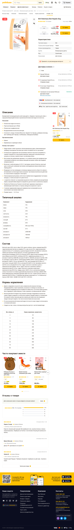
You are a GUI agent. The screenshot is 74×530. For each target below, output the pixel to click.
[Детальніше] (70, 61)
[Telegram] (65, 518)
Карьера (40, 498)
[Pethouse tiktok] (16, 500)
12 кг (57, 133)
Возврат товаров (24, 498)
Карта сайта (23, 510)
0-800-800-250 (60, 494)
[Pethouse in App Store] (66, 481)
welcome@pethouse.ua (62, 507)
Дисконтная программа (26, 494)
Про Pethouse (41, 494)
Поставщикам (42, 501)
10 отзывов (48, 21)
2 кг (54, 133)
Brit (56, 43)
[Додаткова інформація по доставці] (53, 67)
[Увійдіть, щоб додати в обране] (15, 358)
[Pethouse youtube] (3, 500)
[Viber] (58, 518)
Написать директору (43, 505)
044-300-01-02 (60, 501)
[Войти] (52, 3)
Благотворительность (44, 503)
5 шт (36, 379)
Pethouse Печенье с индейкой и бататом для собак (9, 373)
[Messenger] (61, 518)
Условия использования (26, 507)
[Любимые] (59, 3)
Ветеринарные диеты (61, 51)
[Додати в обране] (34, 19)
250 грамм (41, 379)
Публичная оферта (25, 501)
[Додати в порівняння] (34, 23)
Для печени (58, 56)
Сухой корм (58, 53)
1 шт (5, 379)
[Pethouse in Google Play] (66, 476)
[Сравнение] (56, 3)
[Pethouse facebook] (6, 500)
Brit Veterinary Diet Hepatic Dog (61, 128)
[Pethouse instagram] (10, 500)
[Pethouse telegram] (13, 500)
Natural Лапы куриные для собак (40, 372)
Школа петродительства (26, 512)
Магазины (41, 496)
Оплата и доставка (25, 496)
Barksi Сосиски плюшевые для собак (25, 372)
